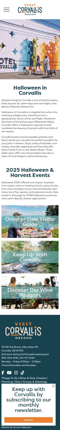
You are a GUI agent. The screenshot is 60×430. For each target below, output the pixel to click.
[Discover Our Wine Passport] (30, 308)
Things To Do (9, 378)
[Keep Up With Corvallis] (30, 273)
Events (41, 378)
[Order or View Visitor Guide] (30, 237)
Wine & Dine (27, 378)
